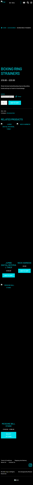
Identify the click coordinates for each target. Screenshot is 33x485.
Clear (19, 96)
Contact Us (12, 462)
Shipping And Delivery (21, 460)
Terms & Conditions (6, 460)
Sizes (3, 94)
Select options (8, 435)
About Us (3, 462)
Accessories (12, 28)
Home (4, 28)
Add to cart (14, 103)
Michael (30, 471)
